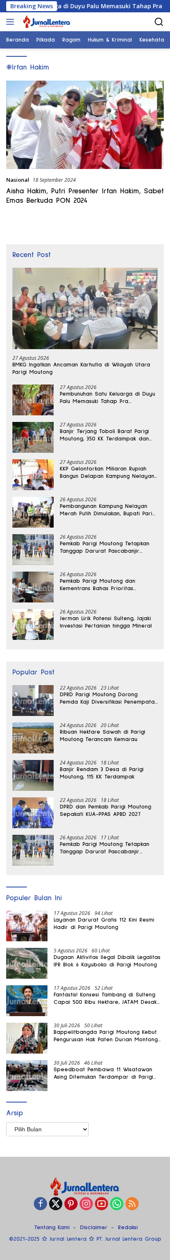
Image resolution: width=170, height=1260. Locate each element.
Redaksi (128, 1227)
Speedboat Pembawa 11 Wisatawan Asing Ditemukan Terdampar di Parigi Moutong (103, 1074)
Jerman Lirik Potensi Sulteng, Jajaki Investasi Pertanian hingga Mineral (106, 622)
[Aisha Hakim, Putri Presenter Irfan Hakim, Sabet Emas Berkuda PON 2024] (85, 125)
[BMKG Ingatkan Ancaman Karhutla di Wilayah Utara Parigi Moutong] (85, 308)
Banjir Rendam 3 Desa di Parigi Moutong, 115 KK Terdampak (102, 773)
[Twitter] (55, 1204)
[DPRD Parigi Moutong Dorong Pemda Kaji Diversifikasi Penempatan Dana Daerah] (33, 700)
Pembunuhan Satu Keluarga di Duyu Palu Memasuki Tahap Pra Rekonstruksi (107, 398)
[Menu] (11, 22)
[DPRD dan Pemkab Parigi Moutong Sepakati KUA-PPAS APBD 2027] (33, 812)
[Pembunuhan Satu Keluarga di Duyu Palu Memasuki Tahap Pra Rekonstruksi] (33, 399)
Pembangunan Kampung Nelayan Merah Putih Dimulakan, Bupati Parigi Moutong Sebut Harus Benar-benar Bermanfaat (108, 510)
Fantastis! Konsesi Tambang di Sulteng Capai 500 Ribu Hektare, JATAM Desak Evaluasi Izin (105, 999)
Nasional (17, 179)
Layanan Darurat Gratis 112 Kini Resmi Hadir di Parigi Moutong (104, 923)
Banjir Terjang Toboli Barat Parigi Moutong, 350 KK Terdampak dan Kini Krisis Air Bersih (104, 435)
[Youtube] (101, 1204)
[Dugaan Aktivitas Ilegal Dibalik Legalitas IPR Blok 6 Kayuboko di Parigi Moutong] (26, 963)
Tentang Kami (52, 1227)
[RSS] (132, 1204)
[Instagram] (86, 1204)
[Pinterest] (71, 1204)
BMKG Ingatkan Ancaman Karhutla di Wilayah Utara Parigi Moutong (81, 368)
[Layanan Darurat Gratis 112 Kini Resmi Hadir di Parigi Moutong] (26, 925)
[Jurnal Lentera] (45, 22)
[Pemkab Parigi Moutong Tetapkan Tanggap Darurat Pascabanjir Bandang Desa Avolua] (33, 549)
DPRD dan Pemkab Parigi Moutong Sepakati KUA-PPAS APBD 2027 (105, 810)
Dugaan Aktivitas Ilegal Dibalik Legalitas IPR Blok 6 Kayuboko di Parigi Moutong (107, 961)
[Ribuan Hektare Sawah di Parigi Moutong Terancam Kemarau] (33, 738)
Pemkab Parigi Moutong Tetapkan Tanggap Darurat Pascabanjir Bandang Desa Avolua (104, 548)
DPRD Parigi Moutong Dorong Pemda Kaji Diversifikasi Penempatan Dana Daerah (109, 699)
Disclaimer (94, 1227)
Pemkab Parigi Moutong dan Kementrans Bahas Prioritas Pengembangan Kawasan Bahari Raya (103, 585)
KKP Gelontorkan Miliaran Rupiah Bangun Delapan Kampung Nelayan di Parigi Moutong (107, 473)
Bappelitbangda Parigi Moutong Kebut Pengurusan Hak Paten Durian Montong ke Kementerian (106, 1036)
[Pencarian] (159, 22)
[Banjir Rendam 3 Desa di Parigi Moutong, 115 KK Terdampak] (33, 775)
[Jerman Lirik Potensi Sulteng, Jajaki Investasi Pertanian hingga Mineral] (33, 624)
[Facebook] (40, 1204)
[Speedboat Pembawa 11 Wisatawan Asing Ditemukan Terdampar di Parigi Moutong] (26, 1075)
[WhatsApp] (116, 1204)
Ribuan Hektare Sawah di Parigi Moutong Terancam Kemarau (102, 735)
